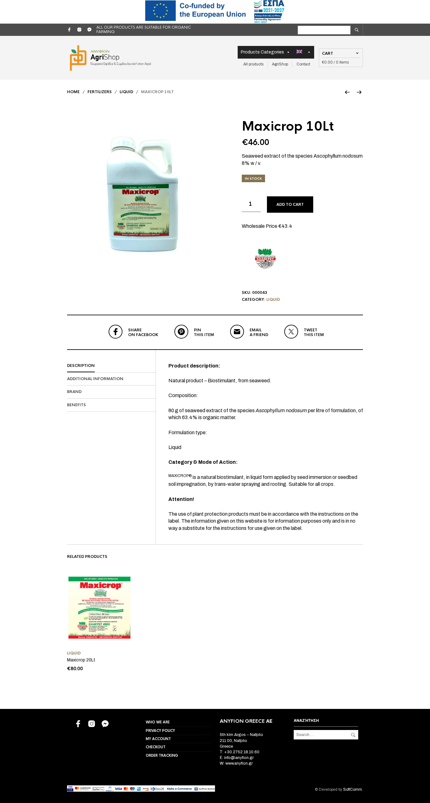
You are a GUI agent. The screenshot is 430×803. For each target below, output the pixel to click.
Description (81, 365)
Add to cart (290, 204)
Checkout (156, 747)
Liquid (126, 91)
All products (253, 64)
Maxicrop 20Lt (81, 660)
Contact (303, 64)
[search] (356, 29)
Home (73, 91)
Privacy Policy (160, 730)
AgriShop (280, 64)
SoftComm (352, 789)
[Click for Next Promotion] (359, 92)
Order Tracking (162, 755)
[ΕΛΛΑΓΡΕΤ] (265, 258)
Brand (74, 391)
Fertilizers (100, 91)
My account (158, 739)
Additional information (95, 378)
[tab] (111, 366)
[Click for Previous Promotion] (347, 92)
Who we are (158, 722)
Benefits (76, 404)
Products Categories (262, 52)
